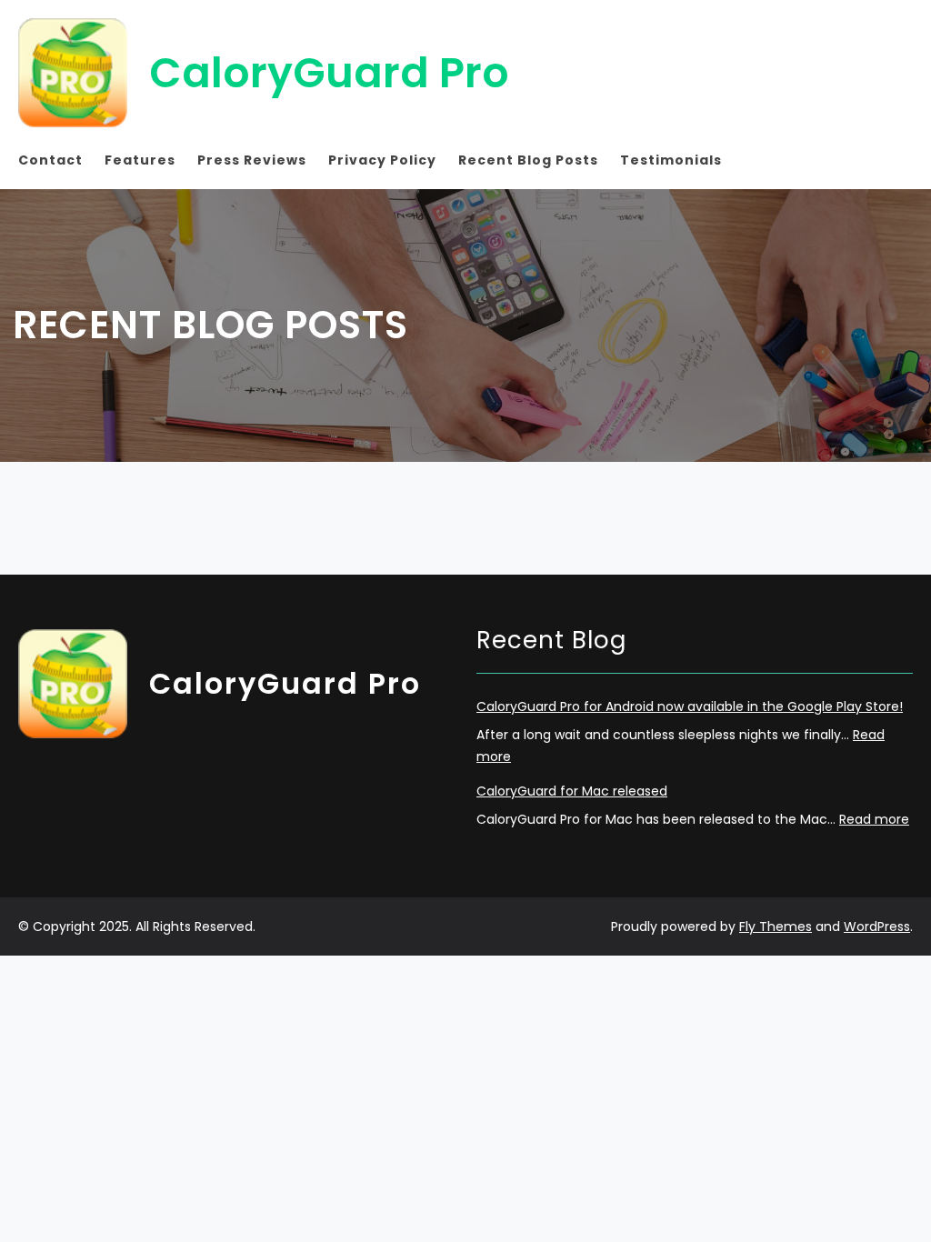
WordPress (877, 926)
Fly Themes (775, 926)
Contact (50, 160)
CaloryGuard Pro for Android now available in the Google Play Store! (689, 706)
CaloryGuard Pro (329, 73)
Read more (874, 819)
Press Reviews (251, 160)
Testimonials (671, 160)
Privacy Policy (382, 160)
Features (140, 160)
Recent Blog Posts (528, 160)
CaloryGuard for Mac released (571, 791)
